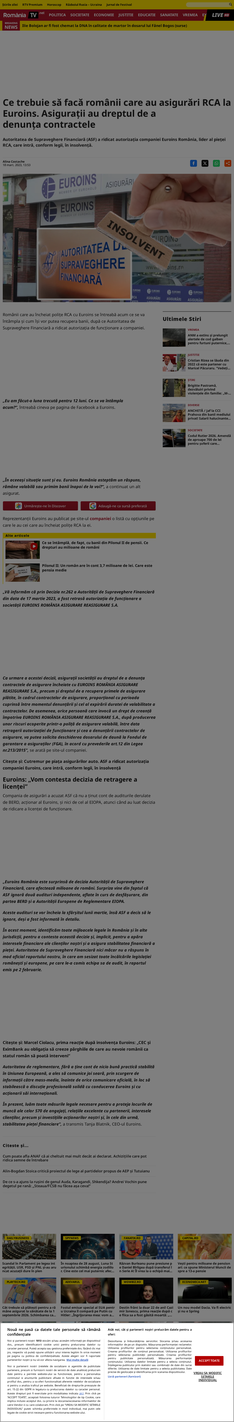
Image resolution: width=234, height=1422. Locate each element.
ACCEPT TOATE (209, 1361)
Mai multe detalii (77, 1359)
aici (81, 1393)
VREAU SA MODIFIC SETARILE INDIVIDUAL (208, 1376)
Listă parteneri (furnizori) (124, 1376)
